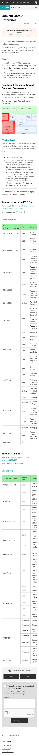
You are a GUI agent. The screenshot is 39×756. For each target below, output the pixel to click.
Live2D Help (6, 749)
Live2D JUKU (6, 745)
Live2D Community (8, 752)
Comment (8, 697)
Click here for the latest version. (19, 35)
